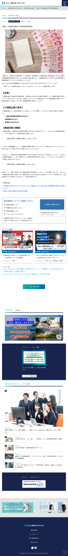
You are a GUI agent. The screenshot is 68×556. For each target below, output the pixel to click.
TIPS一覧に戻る (34, 286)
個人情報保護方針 (34, 538)
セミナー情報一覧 (29, 376)
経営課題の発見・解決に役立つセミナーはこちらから (50, 213)
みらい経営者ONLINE (13, 3)
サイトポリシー (34, 534)
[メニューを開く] (65, 3)
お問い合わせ (34, 542)
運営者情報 (34, 530)
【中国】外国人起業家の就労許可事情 (14, 191)
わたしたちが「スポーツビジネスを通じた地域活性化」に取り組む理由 (27, 274)
